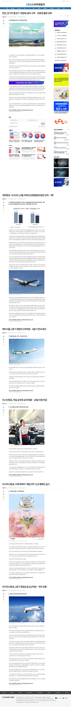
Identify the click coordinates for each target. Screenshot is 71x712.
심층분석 (12, 8)
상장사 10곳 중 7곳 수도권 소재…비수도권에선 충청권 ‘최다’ (39, 141)
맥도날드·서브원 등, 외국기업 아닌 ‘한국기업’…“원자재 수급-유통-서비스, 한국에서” (14, 141)
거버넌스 (19, 8)
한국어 (3, 1)
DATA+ (58, 8)
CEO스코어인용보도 (58, 129)
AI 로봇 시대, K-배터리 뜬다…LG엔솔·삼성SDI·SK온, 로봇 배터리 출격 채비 (62, 38)
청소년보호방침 (39, 692)
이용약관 (19, 692)
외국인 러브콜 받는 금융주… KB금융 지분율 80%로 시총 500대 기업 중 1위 (29, 148)
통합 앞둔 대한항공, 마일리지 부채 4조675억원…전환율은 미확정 (62, 41)
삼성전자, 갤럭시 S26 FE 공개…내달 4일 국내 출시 (62, 48)
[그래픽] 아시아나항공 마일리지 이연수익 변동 (62, 32)
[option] (61, 80)
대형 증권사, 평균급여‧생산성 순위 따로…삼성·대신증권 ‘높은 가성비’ (62, 44)
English (6, 1)
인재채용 (11, 692)
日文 (9, 1)
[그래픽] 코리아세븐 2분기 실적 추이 (62, 57)
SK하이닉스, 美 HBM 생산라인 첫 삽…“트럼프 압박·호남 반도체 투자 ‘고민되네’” (62, 60)
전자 (25, 8)
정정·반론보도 (57, 692)
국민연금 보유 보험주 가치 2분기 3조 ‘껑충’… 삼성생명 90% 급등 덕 (28, 155)
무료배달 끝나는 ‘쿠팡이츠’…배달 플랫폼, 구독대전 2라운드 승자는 (62, 51)
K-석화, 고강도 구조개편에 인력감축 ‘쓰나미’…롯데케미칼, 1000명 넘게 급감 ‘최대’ (62, 35)
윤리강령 (48, 692)
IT (29, 8)
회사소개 (3, 692)
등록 (42, 123)
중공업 (39, 8)
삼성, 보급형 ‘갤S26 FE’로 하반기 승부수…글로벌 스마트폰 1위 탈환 (62, 54)
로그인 (68, 1)
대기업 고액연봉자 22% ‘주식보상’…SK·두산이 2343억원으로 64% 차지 (26, 141)
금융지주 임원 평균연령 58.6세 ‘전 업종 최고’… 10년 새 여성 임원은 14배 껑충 (14, 156)
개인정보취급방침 (29, 692)
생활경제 (45, 8)
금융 (34, 8)
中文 (12, 1)
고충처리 (66, 692)
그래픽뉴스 (52, 8)
